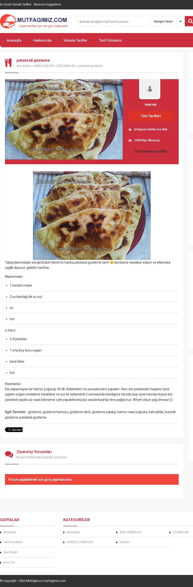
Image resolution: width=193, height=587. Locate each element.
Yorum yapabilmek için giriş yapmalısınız (40, 479)
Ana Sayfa (23, 66)
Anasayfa (14, 40)
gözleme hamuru (55, 412)
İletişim (124, 542)
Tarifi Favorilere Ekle (150, 151)
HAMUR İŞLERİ (43, 66)
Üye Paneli (10, 552)
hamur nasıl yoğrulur (132, 412)
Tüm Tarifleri (151, 116)
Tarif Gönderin (110, 40)
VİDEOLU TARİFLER (80, 542)
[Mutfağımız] (35, 21)
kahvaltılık (156, 412)
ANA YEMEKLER (130, 532)
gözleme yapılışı (104, 412)
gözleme (34, 412)
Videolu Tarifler (75, 40)
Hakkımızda (42, 40)
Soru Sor (9, 562)
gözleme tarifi (80, 412)
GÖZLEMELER (65, 66)
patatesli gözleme (33, 417)
